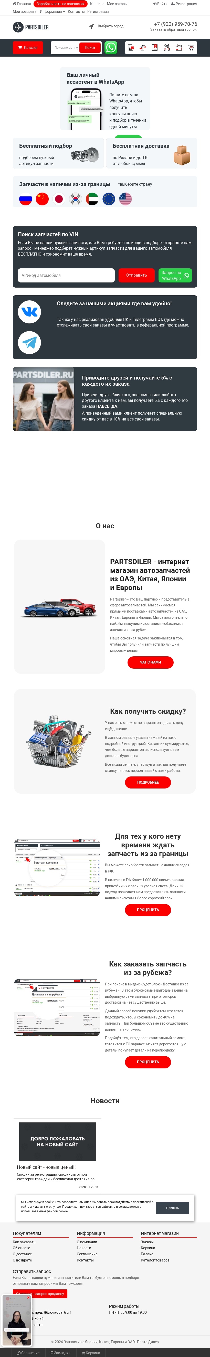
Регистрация (98, 11)
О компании (87, 1242)
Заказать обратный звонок (173, 29)
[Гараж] (167, 47)
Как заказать (24, 1242)
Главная (24, 4)
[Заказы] (131, 47)
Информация (51, 11)
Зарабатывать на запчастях (61, 4)
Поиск (90, 48)
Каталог (30, 48)
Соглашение (87, 1254)
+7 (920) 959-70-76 (175, 24)
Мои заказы (117, 4)
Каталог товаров (155, 1260)
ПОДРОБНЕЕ (148, 782)
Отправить (136, 275)
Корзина (97, 4)
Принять (172, 1208)
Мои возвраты (25, 11)
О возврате (22, 1260)
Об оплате (21, 1248)
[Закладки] (155, 47)
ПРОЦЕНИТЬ (148, 910)
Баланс (147, 1254)
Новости (105, 1101)
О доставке (22, 1254)
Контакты (76, 11)
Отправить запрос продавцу (40, 1294)
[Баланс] (179, 47)
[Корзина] (191, 47)
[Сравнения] (143, 47)
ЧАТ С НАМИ (150, 662)
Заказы (147, 1242)
